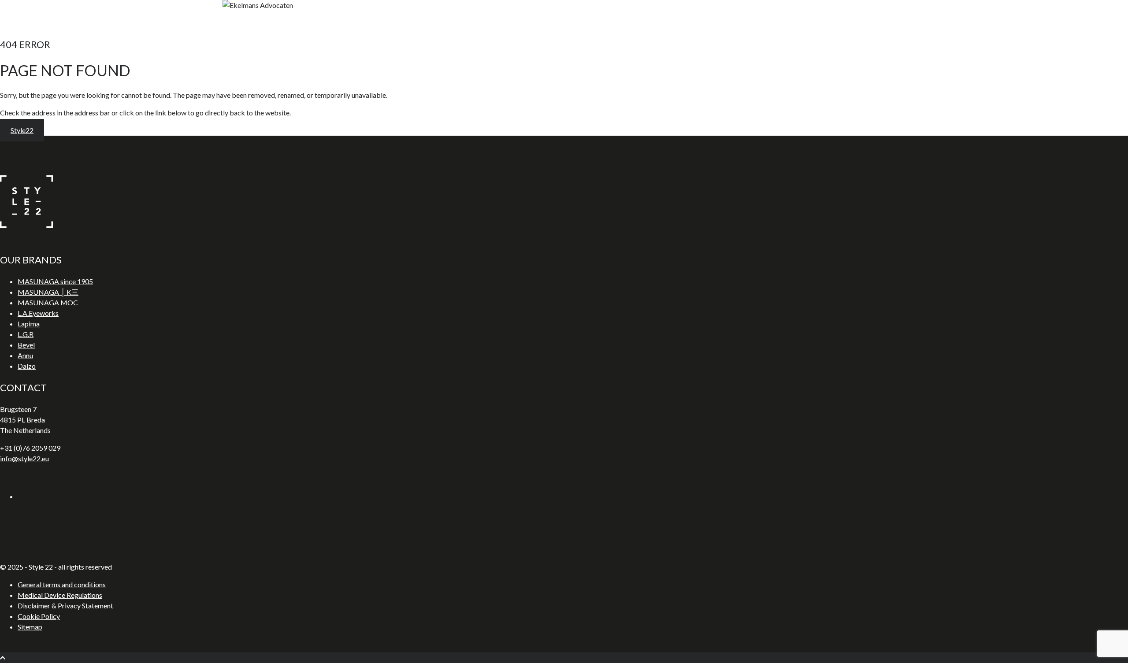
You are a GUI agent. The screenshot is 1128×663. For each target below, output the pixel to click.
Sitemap (30, 626)
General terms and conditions (62, 584)
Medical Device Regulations (60, 595)
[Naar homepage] (26, 225)
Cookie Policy (39, 616)
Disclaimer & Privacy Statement (65, 605)
